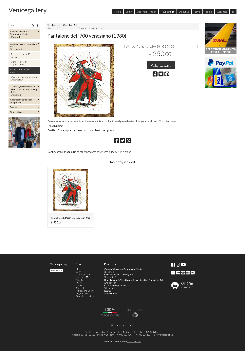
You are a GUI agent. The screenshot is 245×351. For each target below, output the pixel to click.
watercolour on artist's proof (115, 151)
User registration (146, 11)
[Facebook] (173, 265)
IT (233, 11)
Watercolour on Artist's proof (91, 28)
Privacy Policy (56, 270)
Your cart (166, 11)
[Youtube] (183, 265)
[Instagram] (178, 265)
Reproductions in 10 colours (20, 55)
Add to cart (161, 65)
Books (208, 11)
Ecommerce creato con (122, 341)
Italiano (130, 324)
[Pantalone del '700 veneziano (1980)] (84, 80)
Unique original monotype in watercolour (24, 78)
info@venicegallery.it (163, 334)
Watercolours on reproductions (19, 63)
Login (129, 11)
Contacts (222, 11)
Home (117, 11)
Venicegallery (28, 10)
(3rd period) (23, 90)
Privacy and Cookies (86, 290)
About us (184, 11)
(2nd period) (24, 46)
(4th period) (21, 101)
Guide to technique (85, 296)
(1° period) (19, 34)
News (197, 11)
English (120, 324)
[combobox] (161, 46)
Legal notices (82, 293)
